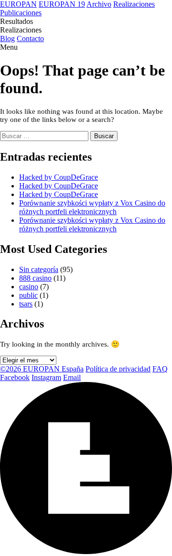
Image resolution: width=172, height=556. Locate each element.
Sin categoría (38, 269)
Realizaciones (134, 4)
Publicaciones (21, 13)
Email (72, 377)
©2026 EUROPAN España (42, 369)
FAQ (160, 369)
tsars (25, 304)
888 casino (35, 278)
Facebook (15, 377)
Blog (7, 38)
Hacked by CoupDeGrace (58, 177)
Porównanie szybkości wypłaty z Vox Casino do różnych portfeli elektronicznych (92, 207)
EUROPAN (18, 4)
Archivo (98, 4)
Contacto (30, 38)
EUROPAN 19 (62, 4)
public (28, 295)
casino (28, 287)
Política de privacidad (118, 369)
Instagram (46, 377)
